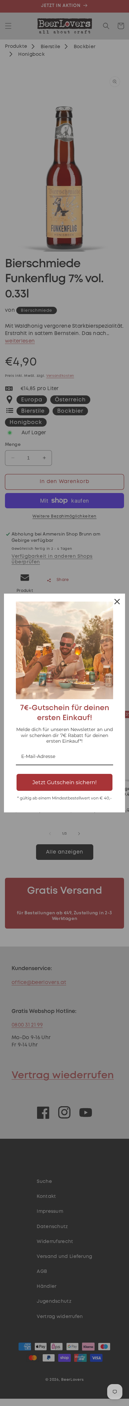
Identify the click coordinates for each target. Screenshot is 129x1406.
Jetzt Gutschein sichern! (64, 782)
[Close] (117, 602)
